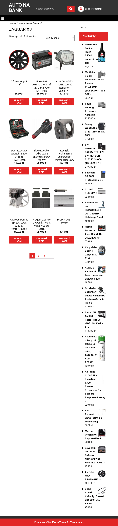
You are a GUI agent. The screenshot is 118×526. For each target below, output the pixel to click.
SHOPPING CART (94, 9)
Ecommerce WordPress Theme (50, 522)
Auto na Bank (19, 7)
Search (71, 9)
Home (12, 23)
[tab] (3, 18)
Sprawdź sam (19, 101)
